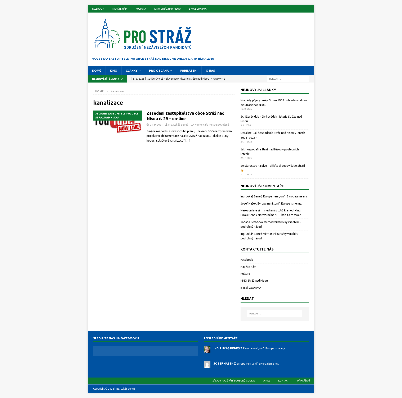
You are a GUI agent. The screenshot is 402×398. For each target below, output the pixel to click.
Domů (96, 70)
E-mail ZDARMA (197, 9)
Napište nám (119, 9)
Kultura (141, 9)
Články (132, 70)
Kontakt (283, 380)
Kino (113, 70)
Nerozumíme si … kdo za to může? (280, 215)
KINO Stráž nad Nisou (167, 9)
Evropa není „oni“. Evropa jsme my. (285, 196)
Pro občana (159, 70)
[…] (187, 140)
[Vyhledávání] (288, 78)
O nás (210, 70)
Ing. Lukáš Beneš (178, 124)
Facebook (98, 9)
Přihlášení (188, 70)
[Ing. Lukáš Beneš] (207, 350)
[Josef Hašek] (207, 365)
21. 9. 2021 (156, 124)
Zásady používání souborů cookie (234, 380)
